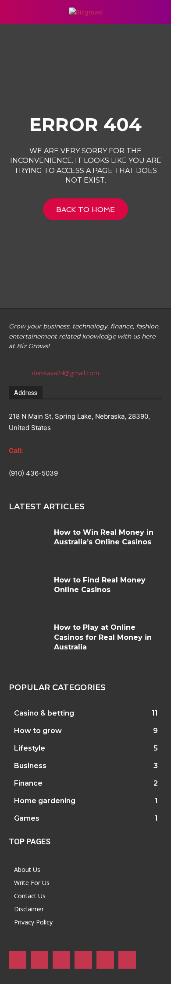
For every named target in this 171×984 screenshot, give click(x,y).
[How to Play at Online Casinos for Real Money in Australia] (28, 638)
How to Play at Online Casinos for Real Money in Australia (103, 637)
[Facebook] (17, 960)
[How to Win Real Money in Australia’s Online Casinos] (28, 543)
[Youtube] (127, 960)
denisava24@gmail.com (65, 373)
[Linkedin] (61, 960)
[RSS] (83, 960)
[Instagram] (39, 960)
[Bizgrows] (85, 12)
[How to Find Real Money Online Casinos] (28, 591)
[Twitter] (105, 960)
